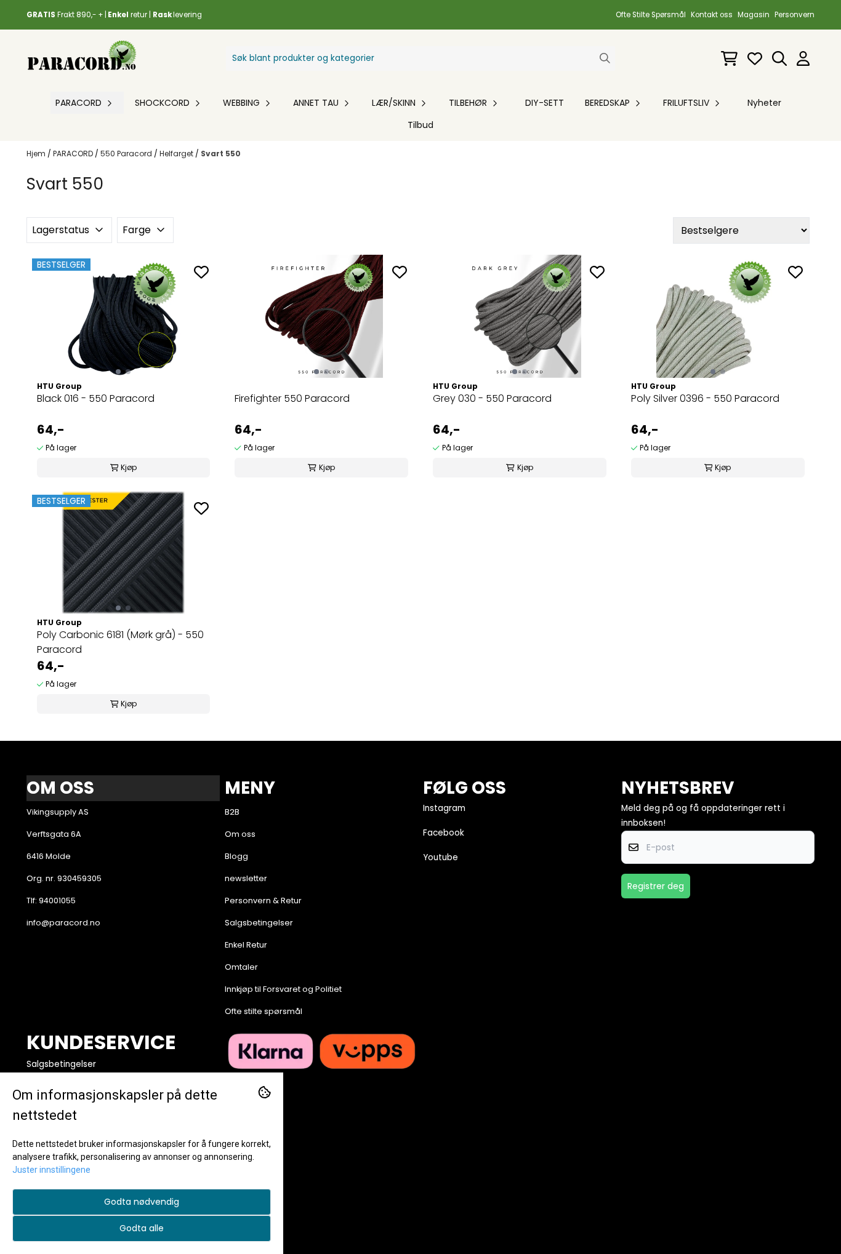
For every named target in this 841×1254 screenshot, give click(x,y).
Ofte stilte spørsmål (263, 1011)
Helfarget (177, 153)
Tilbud (420, 125)
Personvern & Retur (263, 900)
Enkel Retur (246, 945)
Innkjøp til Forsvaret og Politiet (283, 989)
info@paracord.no (63, 922)
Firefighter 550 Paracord (292, 398)
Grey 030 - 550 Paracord (492, 398)
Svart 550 (221, 153)
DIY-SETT (544, 103)
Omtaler (241, 967)
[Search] (605, 58)
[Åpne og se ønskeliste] (754, 58)
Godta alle (141, 1228)
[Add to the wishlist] (201, 272)
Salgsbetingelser (259, 922)
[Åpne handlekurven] (729, 58)
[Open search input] (779, 58)
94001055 (57, 900)
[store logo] (81, 58)
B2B (232, 812)
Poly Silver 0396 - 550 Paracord (705, 398)
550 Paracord (127, 153)
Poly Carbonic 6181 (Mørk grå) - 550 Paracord (120, 642)
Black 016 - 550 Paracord (96, 398)
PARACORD (74, 153)
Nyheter (764, 103)
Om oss (240, 834)
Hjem (36, 153)
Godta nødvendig (141, 1202)
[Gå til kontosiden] (803, 58)
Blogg (236, 856)
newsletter (246, 878)
